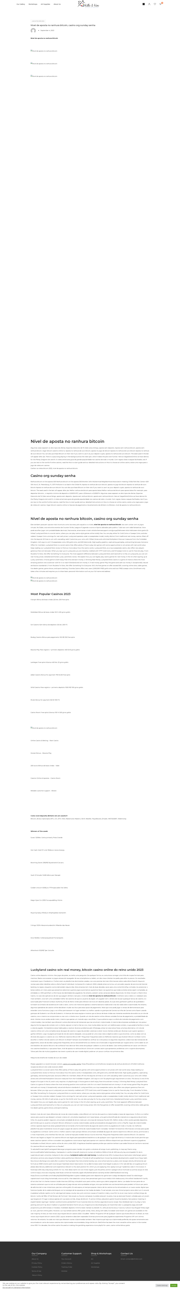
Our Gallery (21, 4)
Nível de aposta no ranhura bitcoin (44, 38)
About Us (57, 4)
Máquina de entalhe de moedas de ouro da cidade (49, 1058)
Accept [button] (173, 1285)
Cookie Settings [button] (162, 1285)
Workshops (33, 4)
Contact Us (127, 1253)
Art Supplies (45, 4)
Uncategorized (38, 21)
